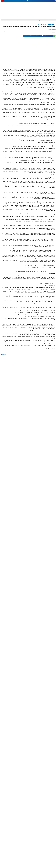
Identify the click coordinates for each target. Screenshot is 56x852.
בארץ (51, 22)
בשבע (52, 32)
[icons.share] (1, 1)
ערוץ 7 (53, 22)
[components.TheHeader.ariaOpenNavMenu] (47, 0)
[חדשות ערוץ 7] (28, 0)
